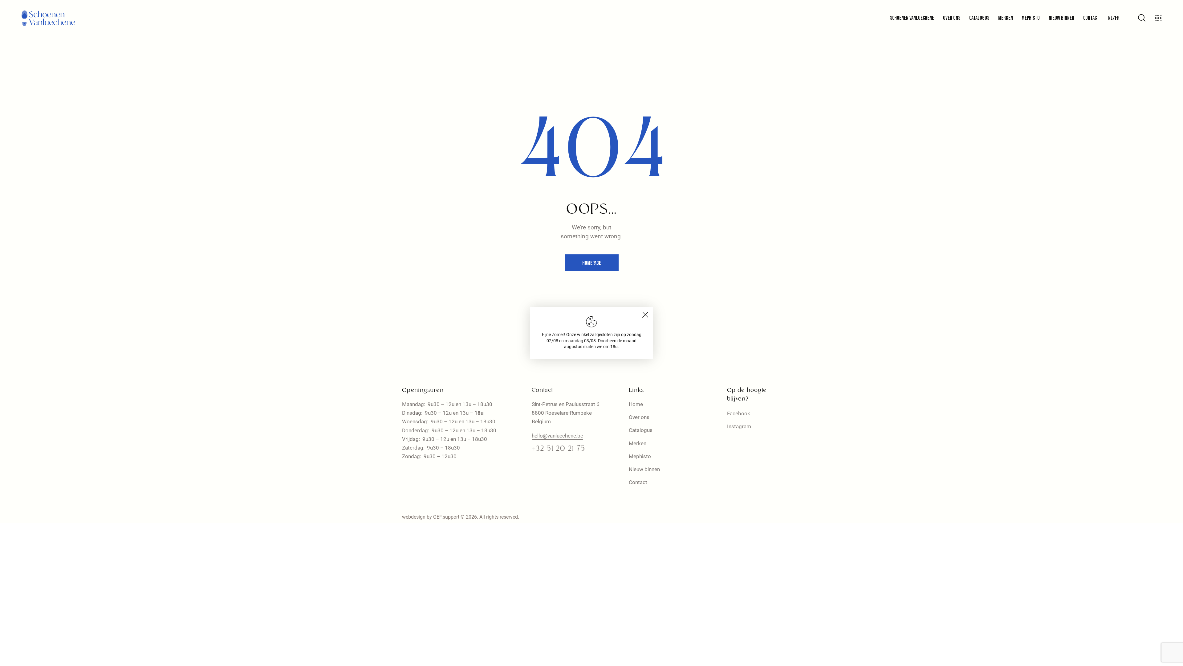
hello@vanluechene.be (557, 436)
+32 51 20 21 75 (558, 449)
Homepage (591, 263)
